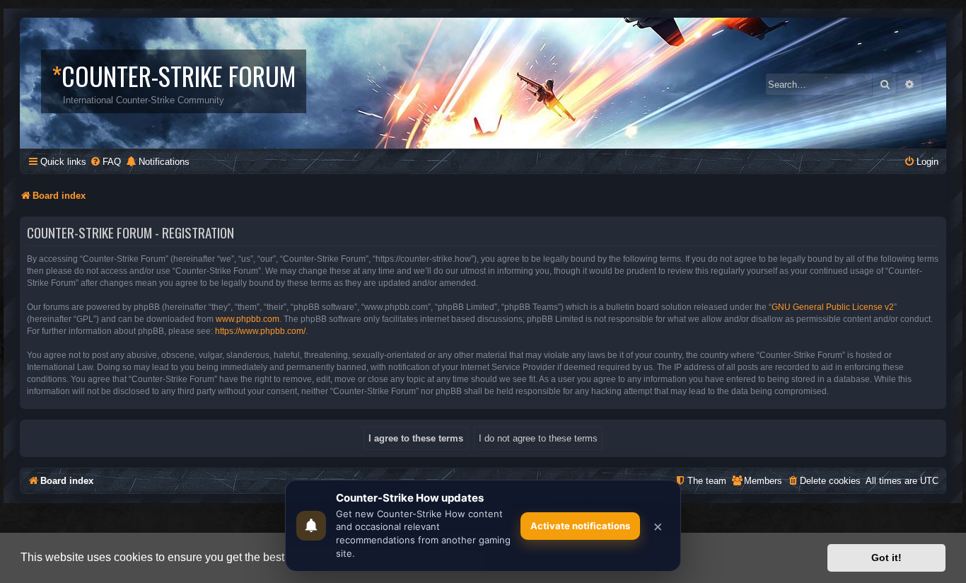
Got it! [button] (886, 557)
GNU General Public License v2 (833, 307)
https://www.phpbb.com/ (260, 331)
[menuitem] (105, 161)
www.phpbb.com (247, 319)
